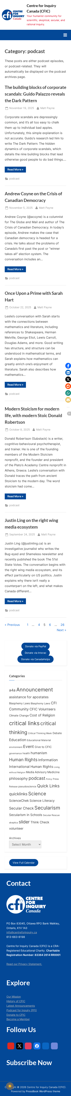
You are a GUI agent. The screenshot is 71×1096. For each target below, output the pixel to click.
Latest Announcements (20, 1005)
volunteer (16, 828)
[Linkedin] (45, 1046)
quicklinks (18, 794)
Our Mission (13, 996)
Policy (49, 779)
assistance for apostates (28, 697)
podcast (14, 178)
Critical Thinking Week (40, 733)
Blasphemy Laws (19, 703)
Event (28, 746)
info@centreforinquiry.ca (21, 932)
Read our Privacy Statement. (24, 964)
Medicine (53, 772)
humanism (39, 753)
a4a (12, 690)
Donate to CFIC (15, 1014)
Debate (57, 733)
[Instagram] (28, 1046)
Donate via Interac (35, 652)
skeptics (13, 822)
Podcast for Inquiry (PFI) (21, 1010)
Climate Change (19, 715)
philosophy (18, 778)
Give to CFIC (43, 747)
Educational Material (39, 740)
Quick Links (48, 785)
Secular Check (21, 808)
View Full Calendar (24, 862)
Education (17, 740)
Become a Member (18, 1019)
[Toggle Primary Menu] (65, 35)
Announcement (34, 689)
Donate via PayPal (35, 646)
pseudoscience (27, 786)
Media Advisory (36, 772)
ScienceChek (19, 801)
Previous (13, 625)
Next (60, 630)
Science (37, 793)
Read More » (16, 170)
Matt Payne (47, 108)
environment (15, 747)
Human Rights (23, 759)
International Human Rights (31, 767)
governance (15, 753)
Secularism (47, 808)
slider (24, 822)
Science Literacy (42, 801)
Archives (15, 838)
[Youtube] (10, 1046)
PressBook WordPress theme (43, 1091)
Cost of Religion (42, 715)
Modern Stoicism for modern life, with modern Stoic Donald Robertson (33, 415)
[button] (68, 366)
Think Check (39, 822)
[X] (19, 1046)
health (26, 753)
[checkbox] (10, 1086)
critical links (24, 723)
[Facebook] (37, 1046)
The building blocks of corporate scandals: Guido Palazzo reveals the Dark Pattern (35, 94)
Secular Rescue (51, 815)
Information (48, 760)
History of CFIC (15, 1001)
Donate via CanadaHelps (35, 659)
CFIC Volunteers (42, 709)
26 (62, 625)
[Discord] (54, 1046)
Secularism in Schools (25, 815)
